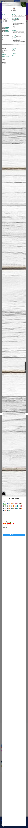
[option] (5, 517)
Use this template (14, 534)
